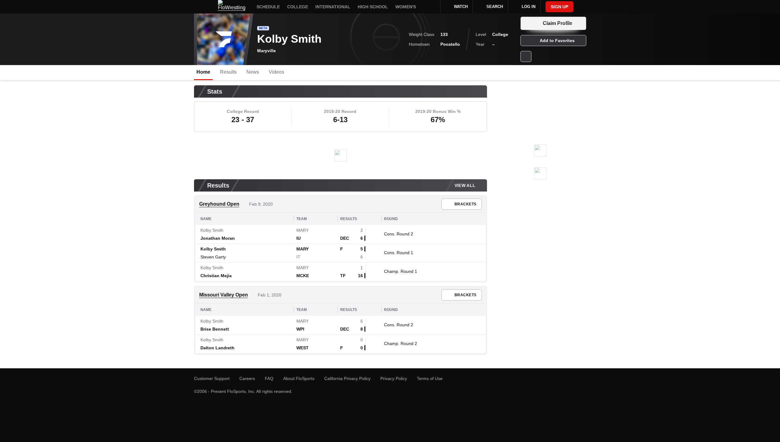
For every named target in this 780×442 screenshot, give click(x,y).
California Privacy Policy (347, 378)
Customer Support (212, 378)
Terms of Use (430, 378)
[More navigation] (431, 7)
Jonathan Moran (217, 238)
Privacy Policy (393, 378)
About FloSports (298, 378)
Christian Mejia (216, 275)
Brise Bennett (214, 329)
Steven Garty (213, 256)
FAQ (269, 378)
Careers (247, 378)
